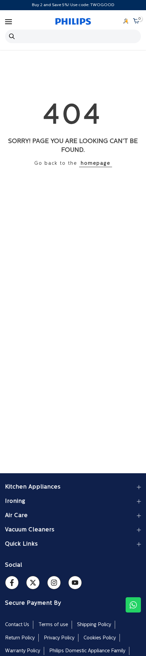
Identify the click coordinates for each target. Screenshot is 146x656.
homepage (95, 163)
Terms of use (53, 624)
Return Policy (20, 638)
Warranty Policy (22, 651)
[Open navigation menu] (8, 22)
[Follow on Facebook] (12, 582)
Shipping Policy (94, 624)
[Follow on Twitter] (33, 582)
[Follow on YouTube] (75, 582)
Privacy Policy (59, 638)
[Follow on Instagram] (54, 582)
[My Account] (126, 21)
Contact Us (17, 624)
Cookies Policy (100, 638)
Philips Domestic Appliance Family (87, 651)
